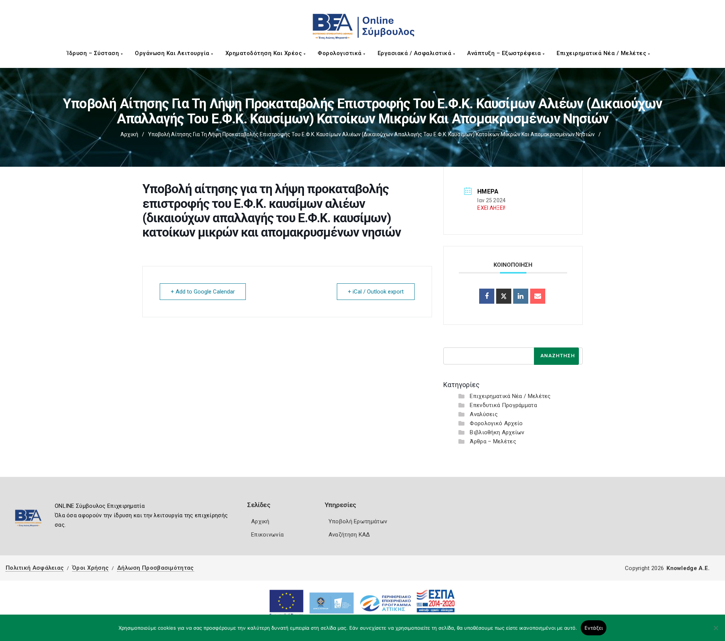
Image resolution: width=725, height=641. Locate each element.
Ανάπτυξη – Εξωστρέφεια (505, 53)
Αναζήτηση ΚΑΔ (349, 534)
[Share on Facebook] (486, 296)
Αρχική (129, 134)
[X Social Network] (503, 296)
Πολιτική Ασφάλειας (35, 567)
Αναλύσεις (484, 414)
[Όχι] (715, 631)
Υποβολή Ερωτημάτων (358, 521)
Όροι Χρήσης (90, 567)
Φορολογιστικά (340, 53)
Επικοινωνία (267, 534)
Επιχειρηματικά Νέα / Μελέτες (602, 53)
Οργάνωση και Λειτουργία (173, 53)
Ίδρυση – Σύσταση (94, 53)
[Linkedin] (520, 296)
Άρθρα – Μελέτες (493, 441)
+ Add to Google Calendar (203, 291)
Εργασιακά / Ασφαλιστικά (415, 53)
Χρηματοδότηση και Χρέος (264, 53)
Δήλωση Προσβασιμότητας (155, 567)
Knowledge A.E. (688, 568)
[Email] (537, 296)
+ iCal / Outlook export (376, 291)
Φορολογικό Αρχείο (496, 423)
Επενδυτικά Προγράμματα (503, 405)
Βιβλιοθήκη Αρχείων (497, 432)
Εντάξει (594, 628)
